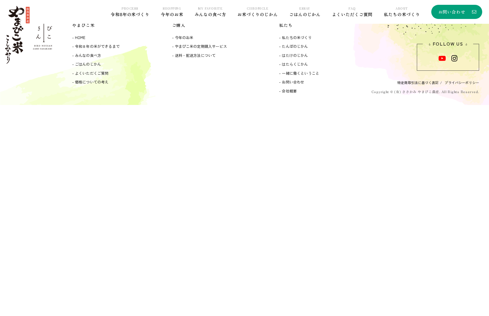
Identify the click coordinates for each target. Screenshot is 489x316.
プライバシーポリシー (462, 82)
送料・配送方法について (195, 55)
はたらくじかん (295, 64)
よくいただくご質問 (352, 11)
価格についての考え (91, 82)
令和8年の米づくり (130, 11)
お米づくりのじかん (257, 11)
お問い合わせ (451, 12)
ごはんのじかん (305, 11)
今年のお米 (172, 11)
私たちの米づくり (402, 11)
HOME (80, 37)
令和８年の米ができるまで (97, 46)
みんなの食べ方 (210, 11)
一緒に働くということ (300, 73)
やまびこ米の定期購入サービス (201, 46)
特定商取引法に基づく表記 (418, 82)
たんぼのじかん (295, 46)
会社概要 (289, 91)
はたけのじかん (295, 55)
